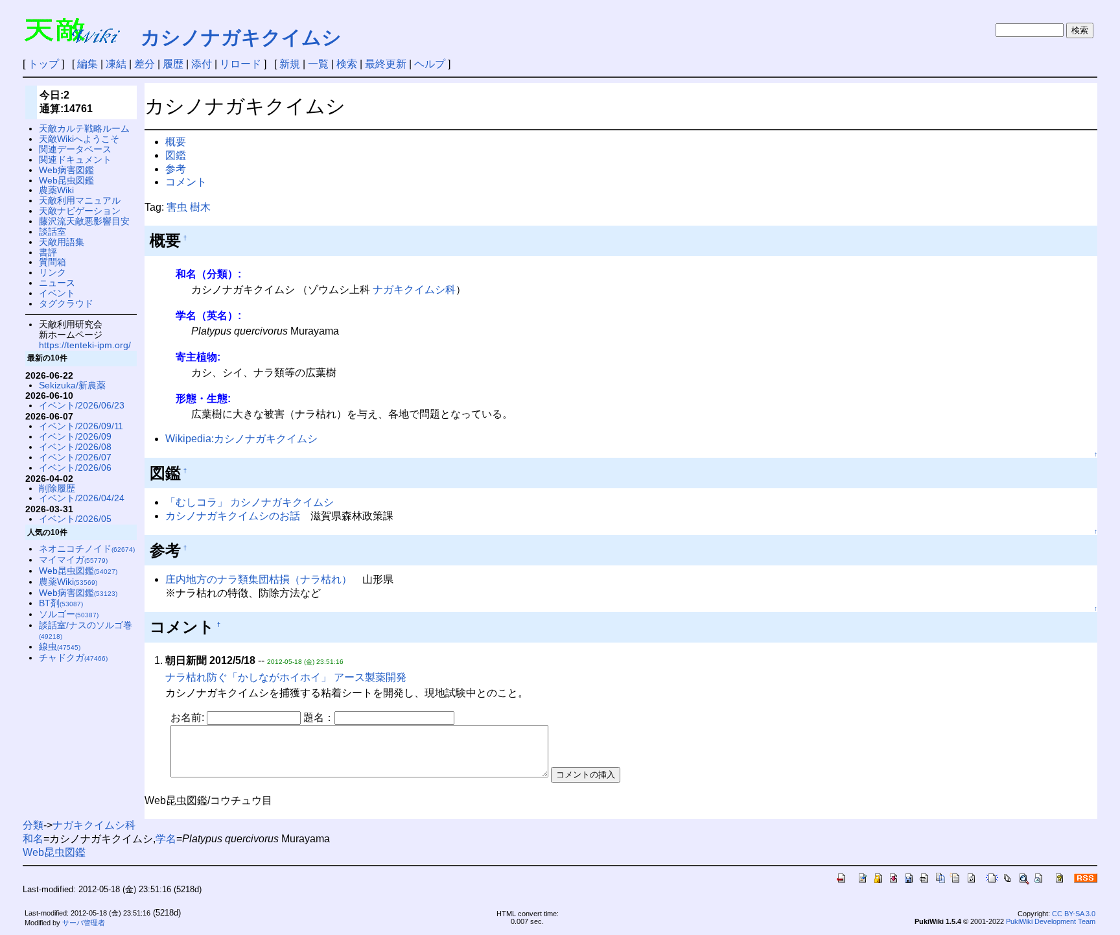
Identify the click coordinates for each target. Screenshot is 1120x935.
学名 (166, 838)
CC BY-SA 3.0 (1073, 913)
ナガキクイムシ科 (414, 289)
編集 (87, 63)
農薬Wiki (56, 190)
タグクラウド (66, 303)
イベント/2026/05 (75, 519)
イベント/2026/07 (75, 457)
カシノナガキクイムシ (241, 37)
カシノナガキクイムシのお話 (232, 515)
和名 (33, 838)
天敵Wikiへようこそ (79, 139)
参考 (175, 168)
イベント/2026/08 (75, 447)
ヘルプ (429, 63)
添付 (201, 63)
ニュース (57, 283)
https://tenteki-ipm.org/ (85, 345)
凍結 (116, 63)
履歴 (173, 63)
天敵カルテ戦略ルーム (84, 128)
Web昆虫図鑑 (66, 180)
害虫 (177, 207)
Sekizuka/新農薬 (72, 385)
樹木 (200, 207)
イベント (57, 293)
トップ (43, 63)
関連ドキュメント (75, 159)
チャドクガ (73, 657)
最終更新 (385, 63)
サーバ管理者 (83, 923)
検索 (346, 63)
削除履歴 (57, 488)
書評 (48, 252)
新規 (289, 63)
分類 (33, 825)
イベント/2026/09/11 (81, 426)
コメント (186, 181)
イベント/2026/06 (75, 467)
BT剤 (61, 603)
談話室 (52, 231)
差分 (144, 63)
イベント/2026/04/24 (81, 498)
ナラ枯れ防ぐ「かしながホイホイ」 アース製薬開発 (285, 677)
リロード (240, 63)
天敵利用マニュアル (80, 200)
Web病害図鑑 (66, 170)
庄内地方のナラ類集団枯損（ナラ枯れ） (258, 579)
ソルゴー (69, 614)
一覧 (318, 63)
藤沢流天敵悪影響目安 (84, 221)
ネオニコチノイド (87, 548)
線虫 (59, 646)
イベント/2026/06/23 (81, 405)
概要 (175, 141)
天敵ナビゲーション (80, 211)
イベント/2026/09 (75, 436)
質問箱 (52, 262)
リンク (52, 272)
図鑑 (175, 155)
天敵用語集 (61, 242)
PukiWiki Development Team (1050, 921)
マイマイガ (73, 559)
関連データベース (75, 149)
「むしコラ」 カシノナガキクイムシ (249, 502)
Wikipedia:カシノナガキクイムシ (241, 438)
